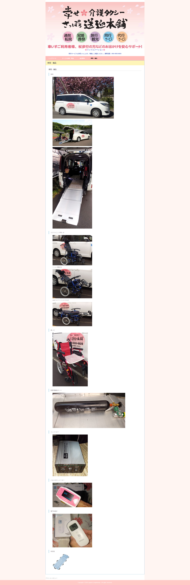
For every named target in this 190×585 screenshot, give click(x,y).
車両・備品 (94, 58)
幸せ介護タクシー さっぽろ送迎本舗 (95, 25)
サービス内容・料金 (68, 58)
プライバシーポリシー (51, 578)
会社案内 (82, 58)
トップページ (52, 58)
